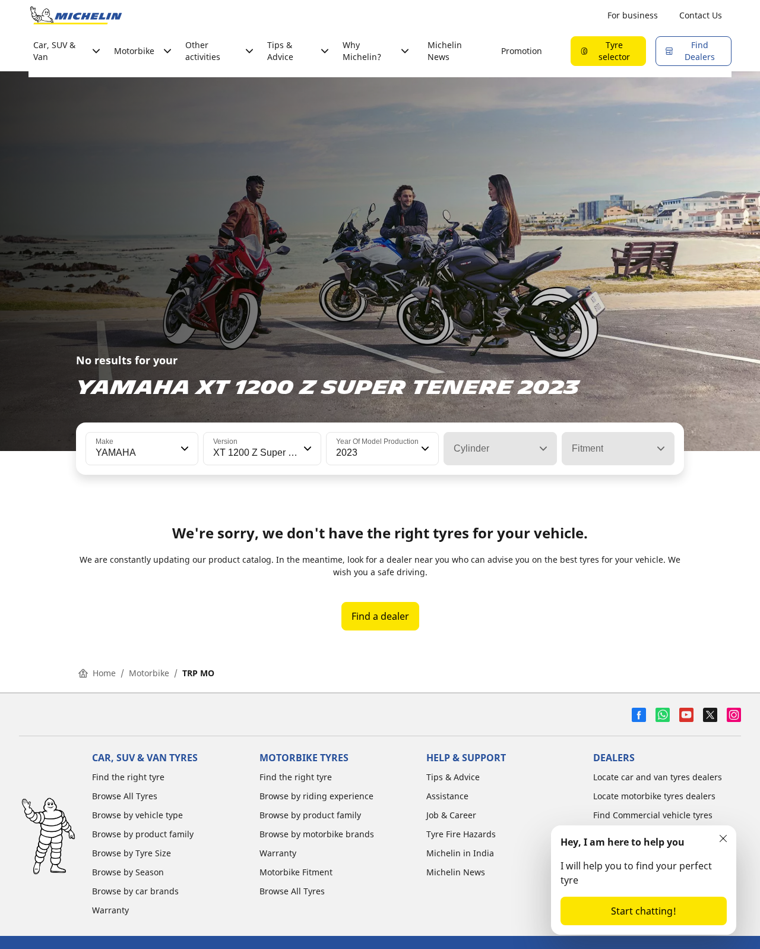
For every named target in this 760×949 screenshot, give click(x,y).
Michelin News (445, 50)
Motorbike (149, 673)
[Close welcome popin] (723, 838)
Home (104, 673)
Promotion (521, 50)
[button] (183, 448)
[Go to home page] (76, 15)
